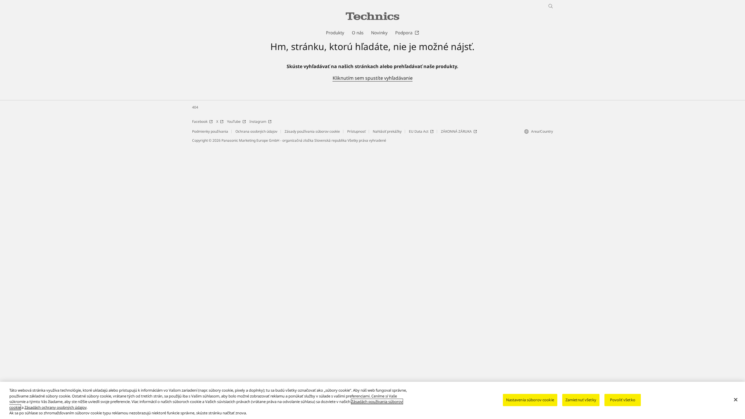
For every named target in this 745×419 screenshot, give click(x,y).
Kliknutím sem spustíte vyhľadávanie (373, 78)
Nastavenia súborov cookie (530, 399)
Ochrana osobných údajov (256, 131)
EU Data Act (418, 131)
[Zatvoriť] (735, 399)
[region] (372, 400)
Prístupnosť (356, 131)
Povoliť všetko (622, 399)
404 (195, 107)
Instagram (257, 121)
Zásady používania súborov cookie (312, 131)
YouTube (234, 121)
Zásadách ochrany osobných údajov (55, 407)
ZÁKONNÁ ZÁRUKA (456, 131)
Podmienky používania (210, 131)
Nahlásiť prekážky (387, 131)
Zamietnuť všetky (580, 399)
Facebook (199, 121)
